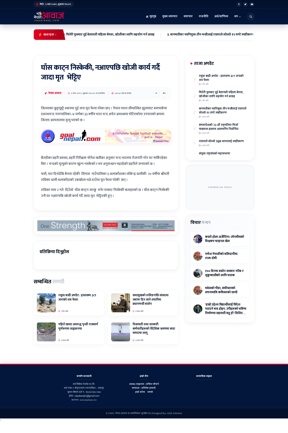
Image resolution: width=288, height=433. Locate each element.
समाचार (188, 16)
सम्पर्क (150, 392)
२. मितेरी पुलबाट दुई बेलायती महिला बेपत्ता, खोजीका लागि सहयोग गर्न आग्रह (97, 34)
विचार (200, 222)
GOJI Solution (174, 413)
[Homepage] (49, 17)
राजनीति (203, 16)
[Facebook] (238, 4)
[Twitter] (245, 4)
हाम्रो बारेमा (140, 392)
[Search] (250, 16)
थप (236, 16)
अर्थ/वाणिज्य (221, 16)
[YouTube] (252, 4)
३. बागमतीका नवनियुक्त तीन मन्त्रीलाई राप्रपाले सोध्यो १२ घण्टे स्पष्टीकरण (199, 34)
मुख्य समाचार (169, 16)
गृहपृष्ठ (152, 16)
